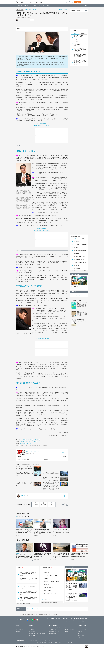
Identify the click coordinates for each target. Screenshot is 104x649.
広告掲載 (49, 640)
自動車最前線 (76, 253)
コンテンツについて (82, 629)
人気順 (41, 2)
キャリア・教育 (33, 5)
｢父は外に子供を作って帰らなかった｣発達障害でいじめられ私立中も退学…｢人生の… (80, 61)
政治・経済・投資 (25, 5)
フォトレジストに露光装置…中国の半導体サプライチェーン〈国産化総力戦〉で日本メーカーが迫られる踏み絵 (71, 586)
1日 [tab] (75, 238)
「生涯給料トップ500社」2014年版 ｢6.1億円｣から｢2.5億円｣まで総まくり (51, 473)
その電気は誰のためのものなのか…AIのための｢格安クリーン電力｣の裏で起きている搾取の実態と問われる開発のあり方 (61, 555)
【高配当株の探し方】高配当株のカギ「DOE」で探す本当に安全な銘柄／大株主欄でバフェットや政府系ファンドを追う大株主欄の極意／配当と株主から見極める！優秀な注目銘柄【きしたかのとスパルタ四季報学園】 (51, 486)
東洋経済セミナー (52, 633)
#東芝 (28, 443)
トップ (27, 2)
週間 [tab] (83, 238)
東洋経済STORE (32, 631)
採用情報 (35, 640)
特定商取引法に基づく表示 (47, 642)
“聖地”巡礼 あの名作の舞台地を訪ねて (80, 250)
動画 (44, 2)
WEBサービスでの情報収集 (21, 642)
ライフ (38, 5)
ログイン (84, 2)
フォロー (62, 452)
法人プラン (80, 633)
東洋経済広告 (67, 627)
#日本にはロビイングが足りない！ (31, 9)
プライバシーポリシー (32, 642)
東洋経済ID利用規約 (57, 642)
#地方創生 (76, 295)
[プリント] (67, 20)
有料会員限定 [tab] (83, 33)
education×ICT (19, 627)
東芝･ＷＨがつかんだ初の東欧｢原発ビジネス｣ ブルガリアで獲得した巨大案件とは (51, 479)
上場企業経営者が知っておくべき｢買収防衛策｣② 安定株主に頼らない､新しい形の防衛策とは (42, 555)
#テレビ (27, 441)
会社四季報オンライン (33, 629)
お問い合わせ (72, 642)
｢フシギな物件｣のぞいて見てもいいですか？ (80, 262)
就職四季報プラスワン (78, 268)
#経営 (24, 439)
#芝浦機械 (22, 443)
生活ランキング (77, 241)
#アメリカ (30, 439)
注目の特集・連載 (75, 274)
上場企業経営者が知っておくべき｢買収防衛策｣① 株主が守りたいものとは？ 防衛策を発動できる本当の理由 (79, 555)
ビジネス (18, 5)
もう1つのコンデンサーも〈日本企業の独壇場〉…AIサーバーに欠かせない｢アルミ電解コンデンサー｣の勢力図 (72, 596)
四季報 (58, 2)
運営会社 (30, 640)
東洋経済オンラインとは (75, 10)
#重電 (21, 441)
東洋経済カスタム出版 (69, 629)
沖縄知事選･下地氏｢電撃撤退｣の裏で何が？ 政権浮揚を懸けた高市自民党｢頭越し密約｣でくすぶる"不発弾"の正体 (24, 556)
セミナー (52, 2)
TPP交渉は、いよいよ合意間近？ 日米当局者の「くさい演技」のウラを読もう (24, 484)
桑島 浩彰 (20, 19)
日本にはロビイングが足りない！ (33, 451)
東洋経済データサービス (54, 631)
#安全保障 (36, 439)
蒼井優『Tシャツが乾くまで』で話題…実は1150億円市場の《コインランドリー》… (80, 36)
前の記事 (61, 9)
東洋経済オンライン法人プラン (55, 627)
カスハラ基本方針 (65, 642)
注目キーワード (74, 291)
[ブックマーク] (64, 20)
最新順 (31, 2)
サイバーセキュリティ (20, 629)
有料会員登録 (77, 2)
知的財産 (39, 642)
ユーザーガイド (81, 635)
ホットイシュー (77, 265)
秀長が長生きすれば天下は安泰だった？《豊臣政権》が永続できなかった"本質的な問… (80, 55)
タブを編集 (85, 5)
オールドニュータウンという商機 (80, 244)
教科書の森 (67, 631)
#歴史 (80, 295)
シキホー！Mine (32, 635)
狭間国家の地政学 (80, 319)
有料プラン (80, 631)
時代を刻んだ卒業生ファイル (79, 256)
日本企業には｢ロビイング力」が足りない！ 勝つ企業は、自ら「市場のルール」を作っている (24, 468)
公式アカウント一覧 (42, 640)
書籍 (62, 2)
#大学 (72, 295)
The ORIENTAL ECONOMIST (34, 627)
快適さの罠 (79, 311)
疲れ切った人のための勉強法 (82, 303)
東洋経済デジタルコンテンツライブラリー (37, 633)
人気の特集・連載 (75, 236)
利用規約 (79, 637)
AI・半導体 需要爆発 (76, 286)
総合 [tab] (75, 33)
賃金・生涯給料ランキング (79, 259)
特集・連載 (36, 2)
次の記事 (65, 9)
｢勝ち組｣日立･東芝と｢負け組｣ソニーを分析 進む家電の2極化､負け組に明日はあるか (24, 473)
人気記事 (73, 30)
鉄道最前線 (76, 247)
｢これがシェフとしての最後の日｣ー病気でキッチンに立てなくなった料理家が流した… (80, 49)
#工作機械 (33, 441)
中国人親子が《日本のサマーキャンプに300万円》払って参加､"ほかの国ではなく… (80, 43)
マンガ (48, 2)
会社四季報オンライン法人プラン (55, 629)
